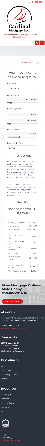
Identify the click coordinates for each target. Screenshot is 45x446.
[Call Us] (37, 43)
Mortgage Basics (7, 403)
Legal (3, 366)
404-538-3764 (36, 2)
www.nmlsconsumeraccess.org (13, 328)
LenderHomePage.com (11, 440)
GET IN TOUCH (12, 301)
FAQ (2, 411)
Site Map (4, 379)
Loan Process (6, 399)
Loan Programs (7, 394)
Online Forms (6, 407)
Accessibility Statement (10, 374)
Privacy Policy (6, 370)
